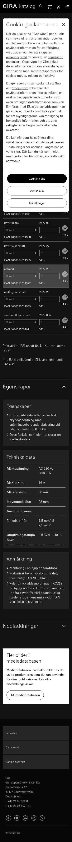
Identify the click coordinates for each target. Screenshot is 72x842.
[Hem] (21, 6)
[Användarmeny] (58, 6)
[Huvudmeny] (66, 6)
